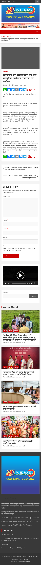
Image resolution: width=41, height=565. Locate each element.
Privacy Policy (32, 556)
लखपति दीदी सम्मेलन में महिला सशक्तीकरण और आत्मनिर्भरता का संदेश (19, 521)
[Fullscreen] (35, 283)
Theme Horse (23, 559)
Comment (7, 196)
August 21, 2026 (8, 446)
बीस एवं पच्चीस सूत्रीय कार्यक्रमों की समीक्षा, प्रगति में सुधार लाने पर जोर (20, 518)
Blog (5, 330)
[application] (20, 275)
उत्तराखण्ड (5, 71)
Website (5, 237)
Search (5, 292)
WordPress (27, 562)
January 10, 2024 (8, 85)
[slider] (19, 283)
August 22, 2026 (8, 342)
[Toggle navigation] (4, 32)
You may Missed (10, 307)
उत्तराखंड (10, 330)
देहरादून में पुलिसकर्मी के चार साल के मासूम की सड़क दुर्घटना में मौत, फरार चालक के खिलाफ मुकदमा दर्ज (21, 168)
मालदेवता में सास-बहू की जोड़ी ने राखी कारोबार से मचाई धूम (16, 525)
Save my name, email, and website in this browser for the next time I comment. (19, 249)
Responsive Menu (37, 1)
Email (5, 229)
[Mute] (32, 283)
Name (5, 220)
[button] (20, 275)
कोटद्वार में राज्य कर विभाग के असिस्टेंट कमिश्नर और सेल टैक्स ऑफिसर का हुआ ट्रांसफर (19, 177)
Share (31, 89)
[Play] (6, 283)
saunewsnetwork (20, 85)
